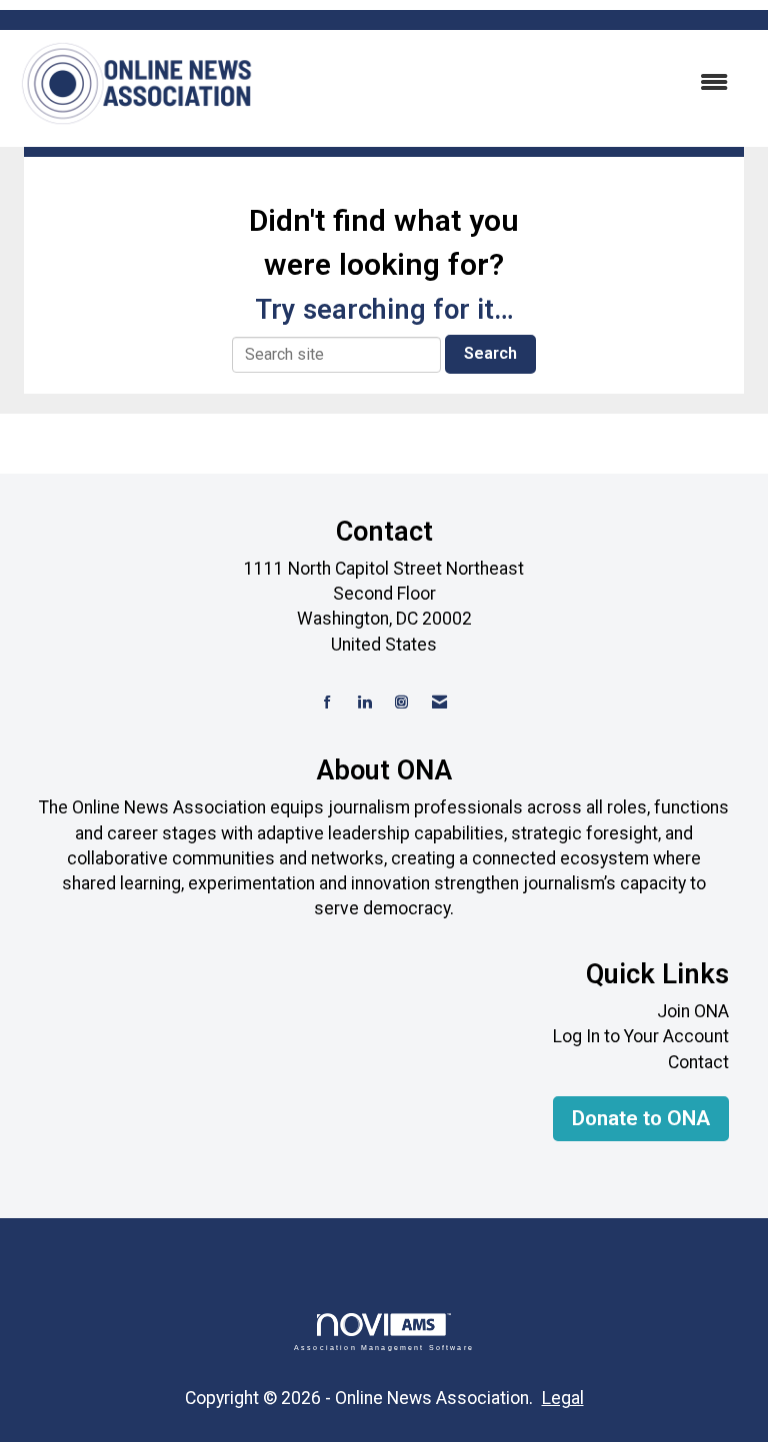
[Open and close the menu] (503, 83)
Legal (563, 1398)
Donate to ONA (641, 1118)
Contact (698, 1062)
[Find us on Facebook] (327, 703)
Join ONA (693, 1011)
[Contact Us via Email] (439, 703)
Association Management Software (384, 1346)
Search (490, 353)
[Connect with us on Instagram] (401, 703)
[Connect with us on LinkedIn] (364, 703)
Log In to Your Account (641, 1036)
